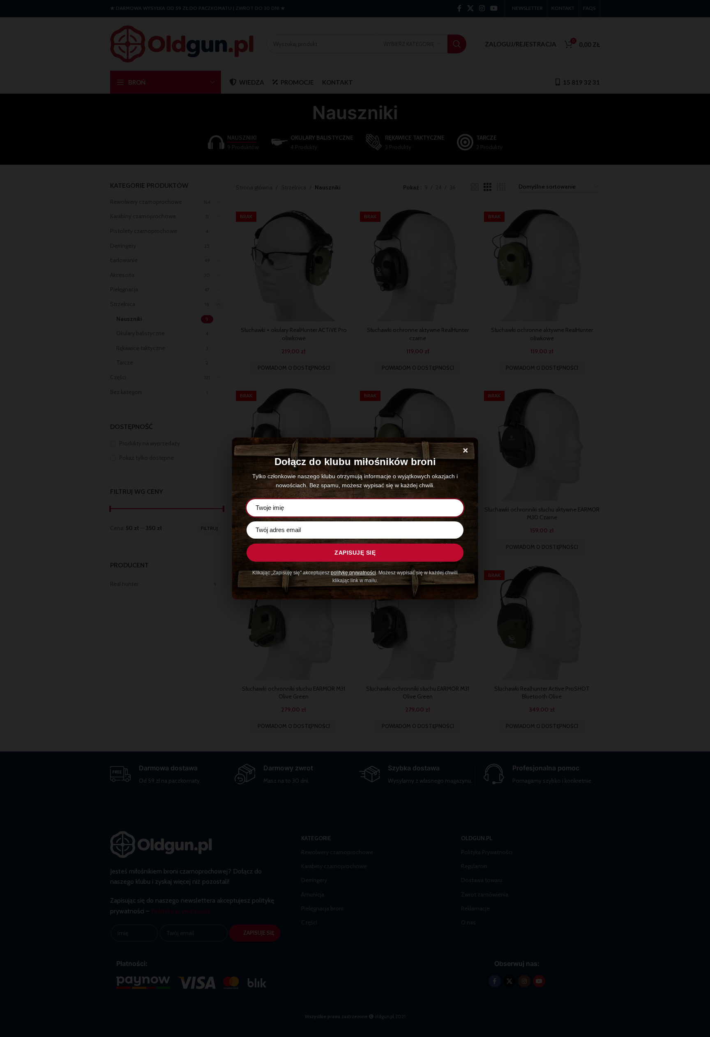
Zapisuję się (355, 552)
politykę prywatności (353, 573)
